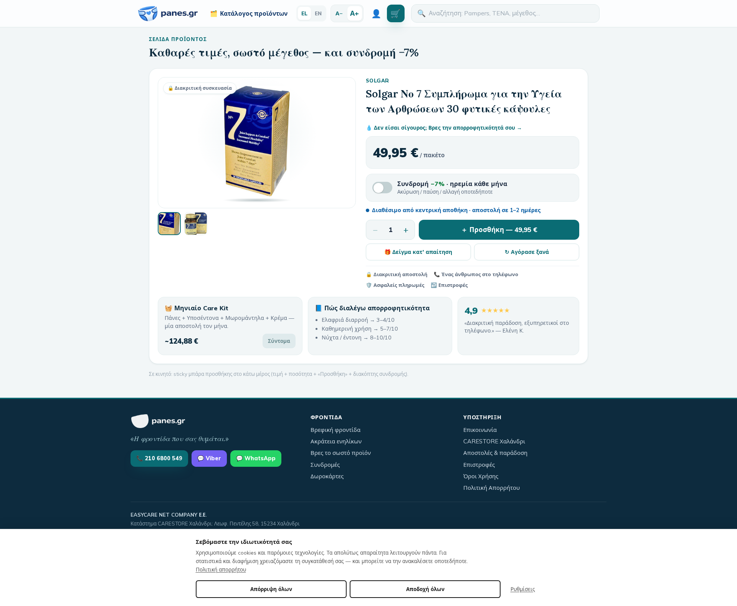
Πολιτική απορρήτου (221, 569)
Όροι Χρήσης (480, 476)
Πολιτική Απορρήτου (491, 487)
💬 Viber (209, 458)
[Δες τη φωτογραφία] (169, 223)
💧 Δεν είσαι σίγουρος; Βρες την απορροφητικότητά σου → (444, 127)
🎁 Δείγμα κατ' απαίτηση (418, 252)
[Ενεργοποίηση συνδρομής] (382, 187)
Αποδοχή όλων (425, 589)
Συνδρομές (325, 464)
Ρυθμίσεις (523, 589)
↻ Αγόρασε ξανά (527, 252)
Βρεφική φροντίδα (335, 429)
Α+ (354, 13)
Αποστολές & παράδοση (495, 452)
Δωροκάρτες (327, 476)
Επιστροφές (479, 464)
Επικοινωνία (480, 429)
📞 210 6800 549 (159, 458)
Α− (339, 13)
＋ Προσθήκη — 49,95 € (499, 230)
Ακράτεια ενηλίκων (336, 441)
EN (318, 13)
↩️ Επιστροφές (449, 285)
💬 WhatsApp (256, 458)
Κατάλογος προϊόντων (249, 13)
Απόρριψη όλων (271, 589)
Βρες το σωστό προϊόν (341, 452)
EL (304, 13)
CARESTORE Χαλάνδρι (494, 441)
